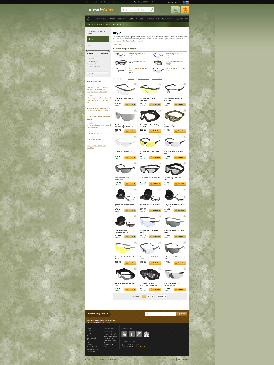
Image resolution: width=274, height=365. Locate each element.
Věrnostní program (110, 340)
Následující (162, 297)
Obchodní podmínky (110, 336)
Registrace (178, 2)
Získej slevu (115, 2)
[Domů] (89, 19)
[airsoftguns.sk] (187, 2)
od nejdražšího (157, 79)
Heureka (146, 331)
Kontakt (94, 2)
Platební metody (109, 332)
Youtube (123, 331)
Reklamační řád (109, 338)
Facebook (132, 331)
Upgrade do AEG (92, 349)
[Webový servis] (182, 359)
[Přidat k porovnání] (135, 84)
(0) (91, 58)
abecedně (131, 79)
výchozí (121, 79)
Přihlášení (170, 2)
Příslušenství (98, 24)
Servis (100, 2)
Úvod (89, 24)
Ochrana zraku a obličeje (113, 24)
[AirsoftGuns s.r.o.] (101, 10)
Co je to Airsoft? (92, 347)
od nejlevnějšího (143, 79)
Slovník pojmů (91, 338)
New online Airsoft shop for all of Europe (110, 345)
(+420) (147, 2)
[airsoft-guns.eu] (184, 2)
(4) (92, 64)
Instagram (139, 331)
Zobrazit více (117, 44)
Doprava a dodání (109, 334)
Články (88, 2)
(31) (93, 61)
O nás (89, 342)
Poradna (107, 2)
